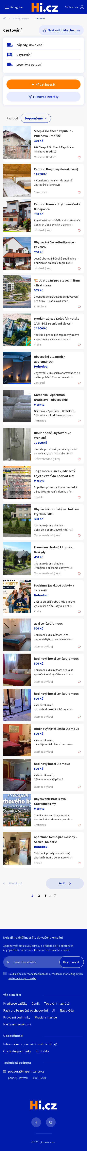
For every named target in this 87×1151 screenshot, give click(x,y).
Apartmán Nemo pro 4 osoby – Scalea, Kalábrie (55, 839)
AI (53, 1010)
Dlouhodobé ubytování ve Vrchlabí (52, 435)
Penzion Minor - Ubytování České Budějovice (57, 206)
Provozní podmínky (16, 1017)
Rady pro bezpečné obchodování (25, 1010)
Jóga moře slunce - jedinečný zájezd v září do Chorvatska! (54, 473)
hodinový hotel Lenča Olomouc (56, 658)
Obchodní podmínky (17, 1051)
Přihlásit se (71, 7)
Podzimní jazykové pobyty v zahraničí (54, 587)
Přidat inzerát (45, 84)
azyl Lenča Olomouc (48, 623)
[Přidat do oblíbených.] (79, 157)
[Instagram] (51, 1122)
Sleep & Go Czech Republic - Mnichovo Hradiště (53, 133)
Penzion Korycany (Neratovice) (56, 169)
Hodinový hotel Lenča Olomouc (56, 729)
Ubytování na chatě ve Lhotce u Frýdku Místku (56, 511)
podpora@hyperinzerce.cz (26, 1071)
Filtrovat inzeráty (45, 97)
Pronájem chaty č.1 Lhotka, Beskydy (53, 549)
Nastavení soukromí (17, 1024)
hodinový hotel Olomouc (52, 764)
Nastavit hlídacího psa (64, 30)
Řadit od (12, 118)
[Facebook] (36, 1122)
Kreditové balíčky (15, 1003)
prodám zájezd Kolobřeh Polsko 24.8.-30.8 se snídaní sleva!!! (57, 320)
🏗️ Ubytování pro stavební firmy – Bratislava (57, 282)
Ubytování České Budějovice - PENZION (55, 244)
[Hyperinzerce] (44, 7)
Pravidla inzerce (46, 1017)
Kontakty (42, 1051)
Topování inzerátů (57, 1003)
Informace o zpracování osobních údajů (30, 1044)
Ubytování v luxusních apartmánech (49, 359)
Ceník (35, 1003)
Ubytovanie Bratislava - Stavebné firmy (51, 801)
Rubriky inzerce (21, 18)
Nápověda (67, 1010)
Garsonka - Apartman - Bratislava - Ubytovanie (51, 397)
